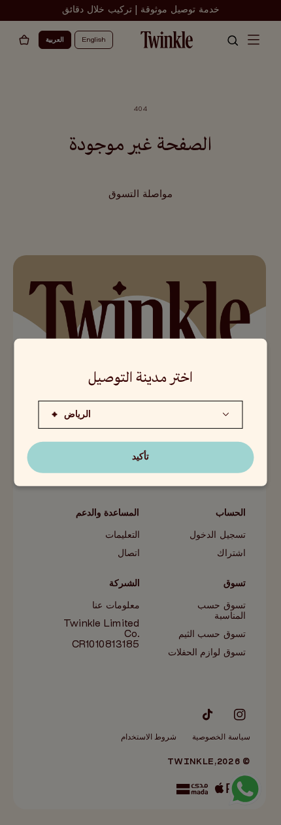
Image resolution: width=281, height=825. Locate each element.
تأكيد (140, 457)
